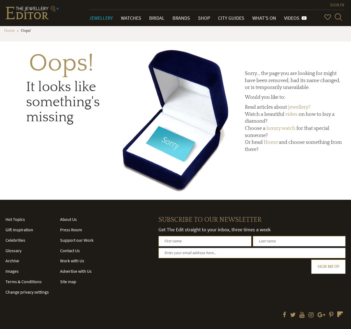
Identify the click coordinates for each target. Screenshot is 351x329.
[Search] (338, 17)
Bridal (157, 18)
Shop (204, 18)
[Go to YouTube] (302, 315)
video (291, 114)
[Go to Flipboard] (340, 314)
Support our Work (77, 240)
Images (12, 271)
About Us (68, 219)
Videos (293, 18)
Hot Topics (15, 219)
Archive (12, 260)
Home (9, 31)
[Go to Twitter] (293, 315)
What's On (264, 18)
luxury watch (281, 128)
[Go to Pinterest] (331, 315)
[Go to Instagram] (311, 315)
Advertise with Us (76, 271)
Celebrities (15, 240)
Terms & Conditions (23, 281)
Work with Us (72, 260)
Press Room (71, 229)
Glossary (13, 250)
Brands (181, 18)
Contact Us (70, 250)
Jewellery (101, 18)
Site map (68, 281)
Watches (131, 18)
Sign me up (328, 267)
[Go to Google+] (321, 315)
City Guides (231, 18)
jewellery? (299, 107)
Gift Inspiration (19, 229)
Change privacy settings (27, 292)
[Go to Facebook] (284, 315)
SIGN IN (337, 5)
